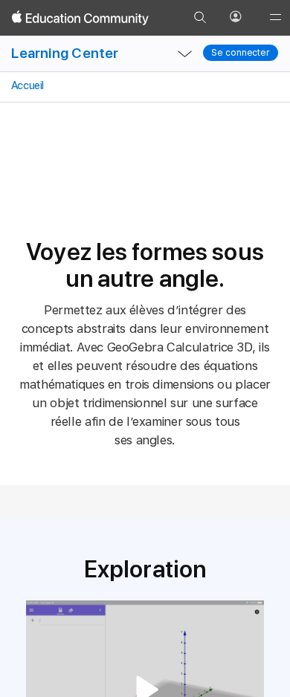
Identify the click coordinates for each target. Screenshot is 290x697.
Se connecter (240, 53)
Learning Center (64, 53)
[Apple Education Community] (80, 18)
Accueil (26, 85)
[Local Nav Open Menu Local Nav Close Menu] (184, 53)
